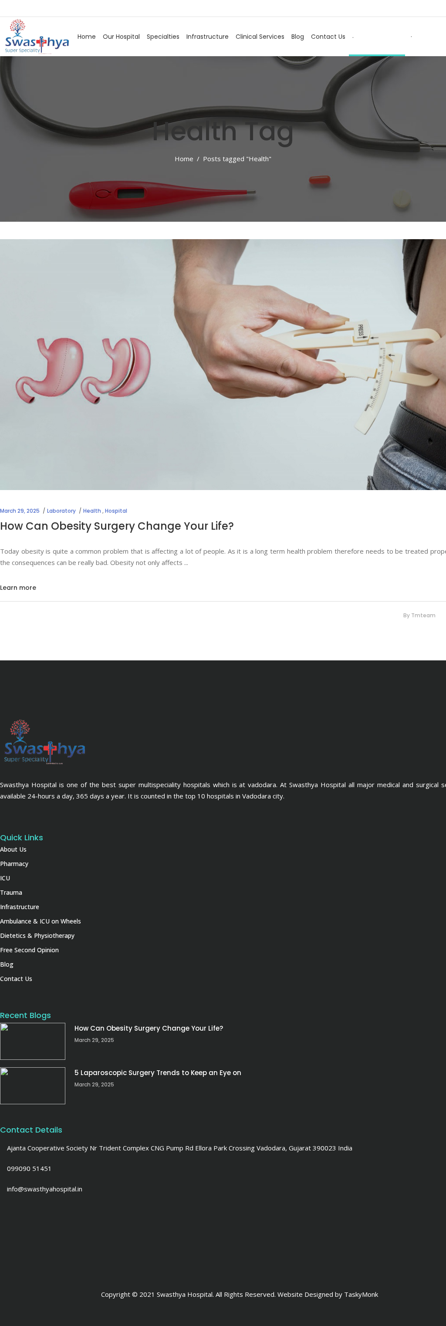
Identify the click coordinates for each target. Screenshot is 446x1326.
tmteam (423, 615)
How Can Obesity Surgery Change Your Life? (117, 526)
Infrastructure (19, 907)
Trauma (11, 892)
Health (92, 510)
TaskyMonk (361, 1294)
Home (184, 158)
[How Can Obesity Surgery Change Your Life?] (32, 1041)
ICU (5, 878)
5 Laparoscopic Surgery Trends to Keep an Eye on (157, 1072)
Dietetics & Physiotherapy (37, 935)
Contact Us (16, 978)
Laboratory (61, 510)
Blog (7, 964)
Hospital (116, 510)
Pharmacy (14, 863)
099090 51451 (28, 1168)
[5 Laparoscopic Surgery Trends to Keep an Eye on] (32, 1085)
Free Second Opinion (29, 950)
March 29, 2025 (20, 510)
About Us (13, 849)
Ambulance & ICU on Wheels (40, 921)
